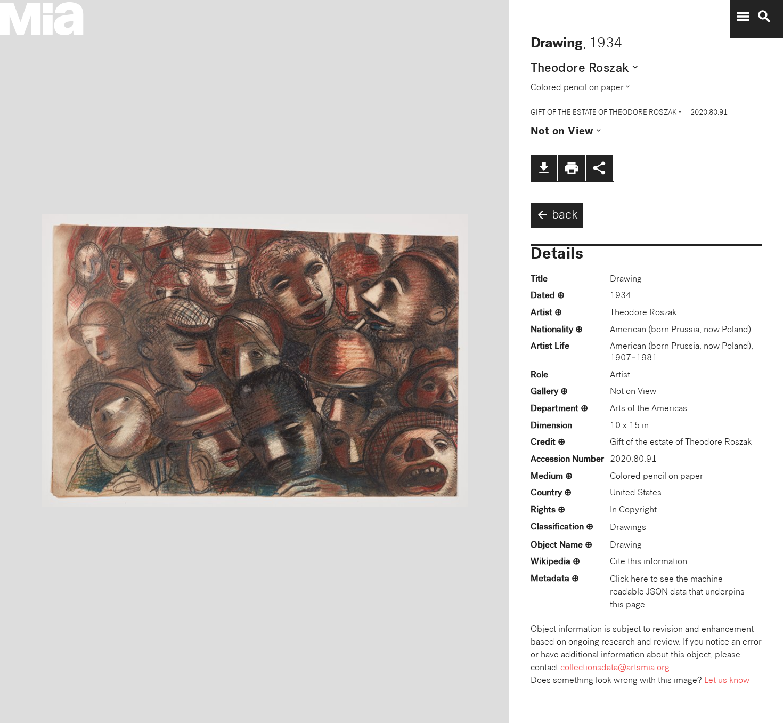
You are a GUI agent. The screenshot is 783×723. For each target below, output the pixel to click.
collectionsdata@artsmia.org (615, 668)
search (764, 17)
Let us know (726, 681)
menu (743, 17)
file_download (544, 168)
